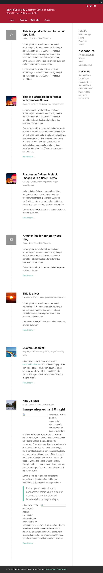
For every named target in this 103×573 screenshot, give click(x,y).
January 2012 (85, 75)
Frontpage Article (45, 104)
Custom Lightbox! (34, 348)
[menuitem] (101, 2)
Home (81, 37)
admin (48, 38)
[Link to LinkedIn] (91, 6)
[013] (11, 298)
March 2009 (84, 98)
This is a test (31, 293)
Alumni (82, 44)
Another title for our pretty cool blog (42, 237)
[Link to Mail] (95, 6)
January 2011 (85, 85)
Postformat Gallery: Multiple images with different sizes (40, 176)
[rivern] (11, 405)
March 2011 (84, 78)
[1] (11, 352)
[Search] (91, 20)
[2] (11, 101)
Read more (28, 156)
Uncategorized (85, 64)
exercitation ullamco (32, 364)
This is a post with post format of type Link (44, 32)
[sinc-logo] (31, 12)
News (40, 38)
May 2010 (83, 95)
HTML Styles (31, 400)
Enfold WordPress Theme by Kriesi (56, 569)
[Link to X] (87, 6)
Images (55, 181)
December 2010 (86, 88)
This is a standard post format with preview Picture (42, 98)
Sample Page (85, 34)
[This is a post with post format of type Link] (11, 35)
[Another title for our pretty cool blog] (11, 240)
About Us (83, 41)
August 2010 (84, 91)
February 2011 (85, 81)
